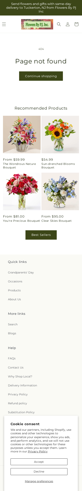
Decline (39, 471)
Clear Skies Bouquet (56, 221)
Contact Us (15, 367)
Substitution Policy (21, 412)
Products (14, 290)
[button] (59, 24)
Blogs (12, 333)
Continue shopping (41, 76)
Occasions (15, 281)
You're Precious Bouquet (21, 221)
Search (13, 324)
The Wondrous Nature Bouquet (19, 165)
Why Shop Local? (20, 376)
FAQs (12, 358)
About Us (14, 299)
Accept (39, 462)
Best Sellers (41, 235)
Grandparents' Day (21, 272)
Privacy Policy (38, 451)
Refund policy (17, 403)
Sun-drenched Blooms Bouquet (58, 165)
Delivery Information (22, 385)
